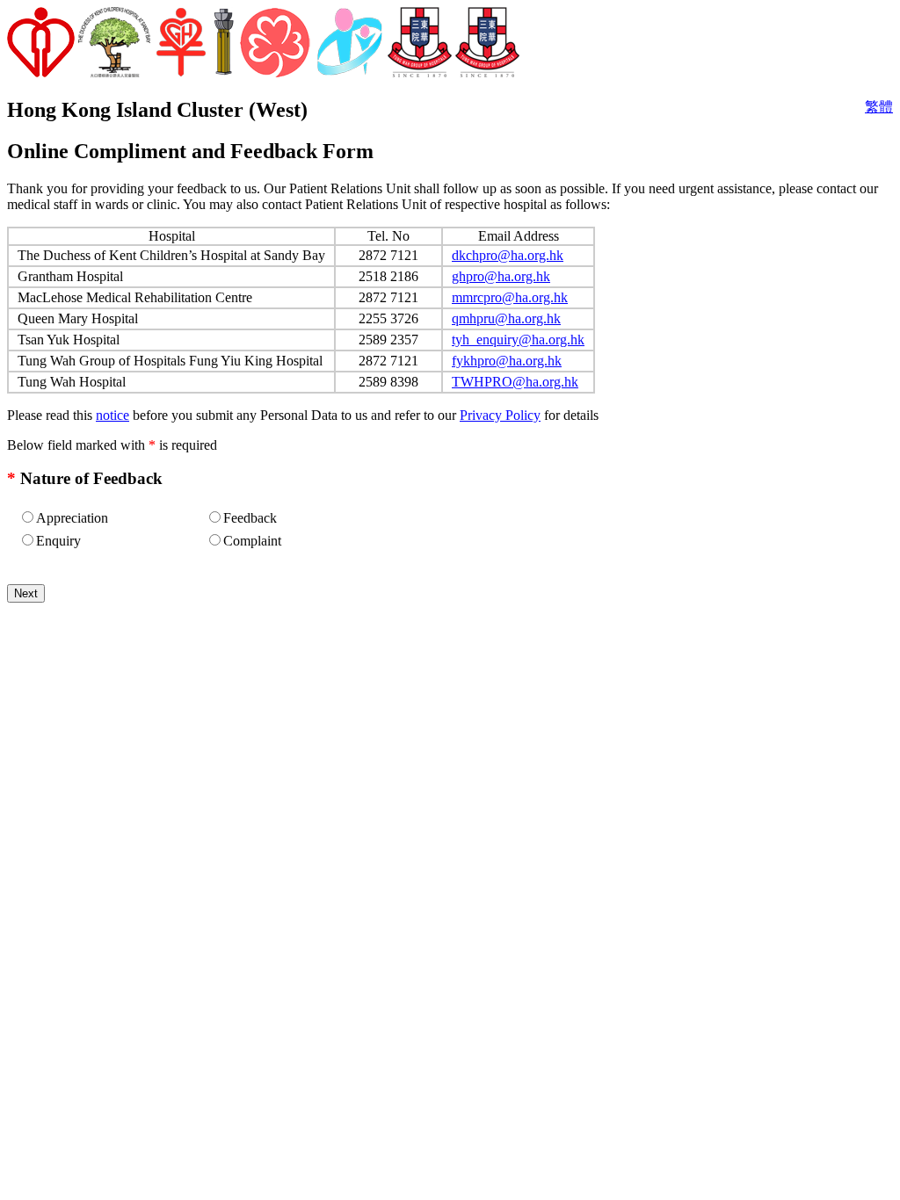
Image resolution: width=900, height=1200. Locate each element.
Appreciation (72, 517)
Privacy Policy (500, 415)
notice (112, 415)
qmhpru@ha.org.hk (506, 318)
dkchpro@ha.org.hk (507, 255)
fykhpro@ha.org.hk (507, 360)
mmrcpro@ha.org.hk (510, 297)
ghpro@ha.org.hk (501, 276)
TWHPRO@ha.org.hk (515, 381)
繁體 (879, 106)
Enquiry (58, 540)
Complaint (252, 540)
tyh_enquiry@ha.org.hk (518, 339)
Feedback (250, 517)
